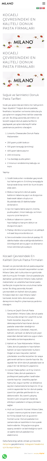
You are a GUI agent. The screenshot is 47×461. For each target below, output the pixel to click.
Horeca (29, 456)
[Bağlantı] (7, 3)
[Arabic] (37, 8)
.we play (38, 453)
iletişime (7, 444)
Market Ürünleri (20, 456)
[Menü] (44, 3)
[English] (40, 8)
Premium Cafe (8, 456)
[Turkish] (43, 8)
